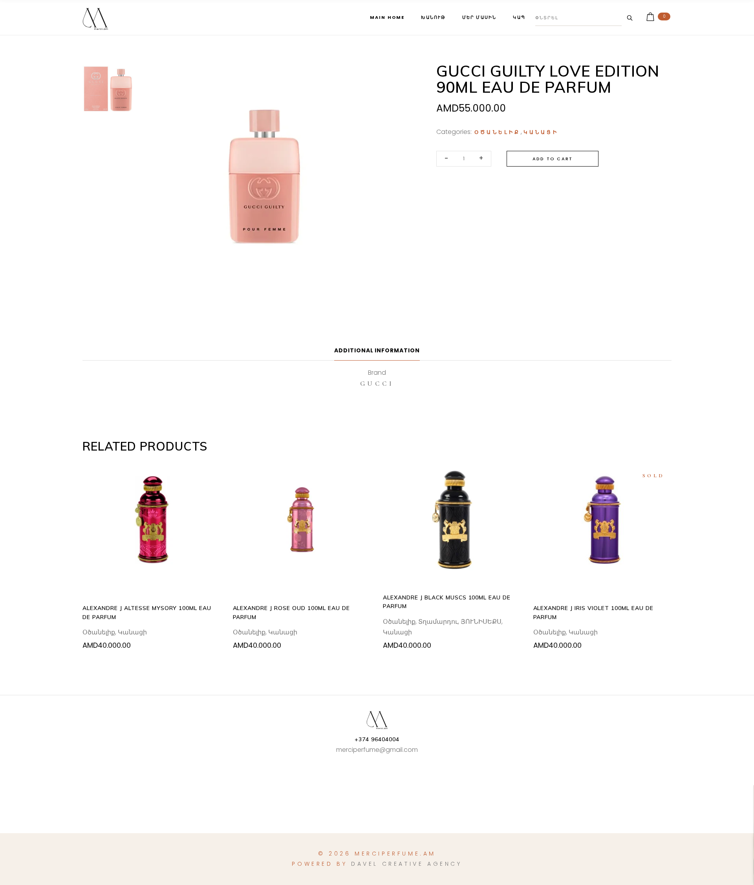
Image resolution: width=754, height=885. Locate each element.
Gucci (377, 383)
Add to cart (553, 159)
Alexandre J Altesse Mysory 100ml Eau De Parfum (146, 612)
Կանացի (540, 132)
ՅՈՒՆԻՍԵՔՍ (481, 621)
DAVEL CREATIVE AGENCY (406, 864)
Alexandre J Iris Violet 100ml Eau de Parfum (593, 612)
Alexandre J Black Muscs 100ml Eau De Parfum (447, 602)
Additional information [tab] (377, 350)
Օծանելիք (497, 132)
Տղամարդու (438, 621)
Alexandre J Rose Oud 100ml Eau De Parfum (291, 612)
